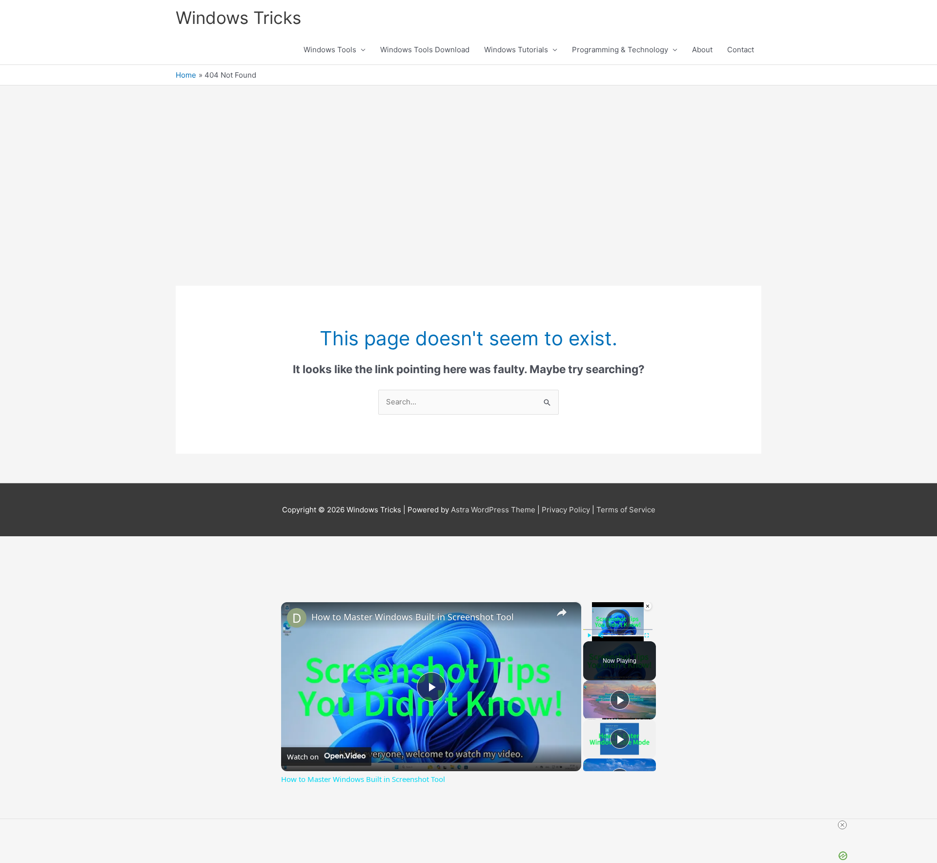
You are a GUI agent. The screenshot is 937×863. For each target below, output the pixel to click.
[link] (296, 618)
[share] (561, 612)
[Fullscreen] (646, 635)
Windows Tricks (238, 17)
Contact (740, 49)
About (702, 49)
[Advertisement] (468, 183)
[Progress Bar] (617, 629)
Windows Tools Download (424, 49)
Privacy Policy (566, 509)
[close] (842, 825)
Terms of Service (625, 509)
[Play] (589, 635)
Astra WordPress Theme (493, 509)
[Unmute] (601, 635)
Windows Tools (330, 49)
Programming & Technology (620, 49)
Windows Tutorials (516, 49)
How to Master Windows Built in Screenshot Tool (412, 617)
